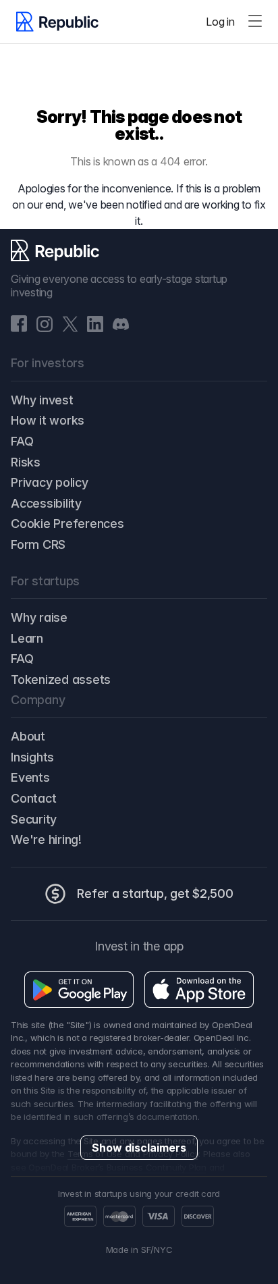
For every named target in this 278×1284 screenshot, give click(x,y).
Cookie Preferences (67, 523)
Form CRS (38, 544)
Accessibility (46, 503)
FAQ (22, 441)
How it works (47, 420)
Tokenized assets (61, 679)
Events (30, 777)
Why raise (39, 617)
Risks (25, 462)
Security (34, 819)
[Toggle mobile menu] (255, 21)
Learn (27, 638)
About (28, 736)
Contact (33, 798)
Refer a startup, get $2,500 (155, 893)
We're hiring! (46, 839)
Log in (220, 21)
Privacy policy (49, 482)
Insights (32, 757)
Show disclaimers (139, 1147)
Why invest (42, 400)
